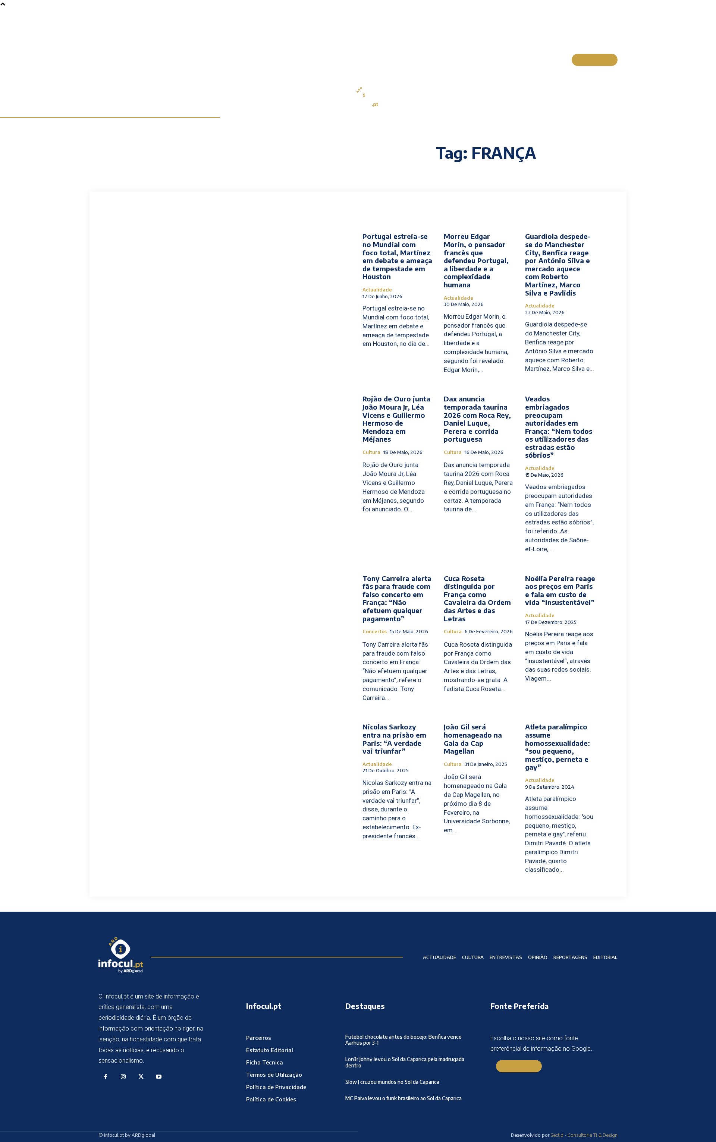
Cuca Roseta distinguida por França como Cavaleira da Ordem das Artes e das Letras (477, 598)
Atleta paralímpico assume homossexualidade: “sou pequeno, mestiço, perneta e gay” (557, 746)
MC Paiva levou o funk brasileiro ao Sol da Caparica (403, 1098)
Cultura (371, 452)
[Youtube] (159, 1077)
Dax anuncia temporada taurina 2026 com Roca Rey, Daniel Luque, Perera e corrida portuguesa (477, 418)
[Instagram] (123, 1077)
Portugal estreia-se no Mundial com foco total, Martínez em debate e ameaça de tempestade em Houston (397, 256)
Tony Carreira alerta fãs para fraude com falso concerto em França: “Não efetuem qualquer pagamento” (396, 598)
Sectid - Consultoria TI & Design (584, 1135)
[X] (141, 1077)
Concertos (374, 631)
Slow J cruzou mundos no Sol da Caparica (392, 1082)
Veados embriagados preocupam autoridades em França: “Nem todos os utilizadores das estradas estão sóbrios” (558, 426)
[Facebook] (105, 1077)
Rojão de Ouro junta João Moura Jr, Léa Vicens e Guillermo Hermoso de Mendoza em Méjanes (396, 418)
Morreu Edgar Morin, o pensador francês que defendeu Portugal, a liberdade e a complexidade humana (476, 260)
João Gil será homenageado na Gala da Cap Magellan (473, 738)
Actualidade (377, 290)
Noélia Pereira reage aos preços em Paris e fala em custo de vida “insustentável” (560, 590)
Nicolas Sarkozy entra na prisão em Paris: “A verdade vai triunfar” (394, 738)
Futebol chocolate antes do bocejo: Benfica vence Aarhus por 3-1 (403, 1040)
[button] (557, 60)
